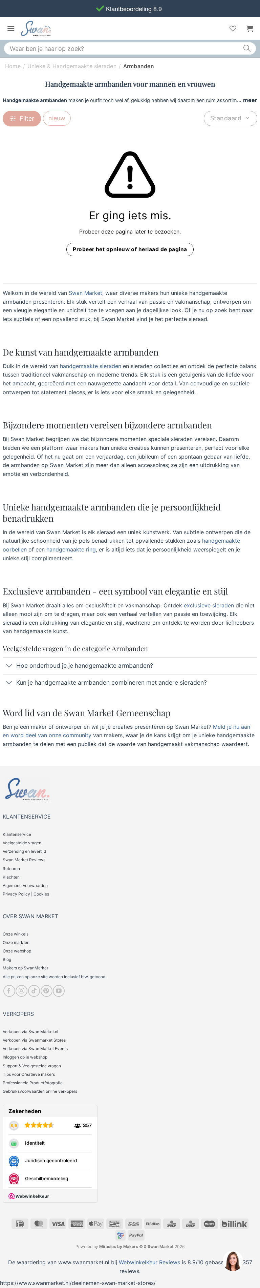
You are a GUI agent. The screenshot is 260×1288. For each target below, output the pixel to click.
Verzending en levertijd (24, 851)
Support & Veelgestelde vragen (32, 1065)
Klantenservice (17, 834)
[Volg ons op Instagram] (21, 991)
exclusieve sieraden (208, 605)
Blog (7, 959)
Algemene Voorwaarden (25, 885)
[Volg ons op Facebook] (9, 991)
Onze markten (16, 942)
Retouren (11, 868)
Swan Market (85, 292)
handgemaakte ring (70, 549)
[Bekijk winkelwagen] (249, 28)
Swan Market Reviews (24, 859)
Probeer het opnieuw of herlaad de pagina (130, 249)
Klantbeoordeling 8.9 (133, 8)
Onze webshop (17, 950)
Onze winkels (15, 934)
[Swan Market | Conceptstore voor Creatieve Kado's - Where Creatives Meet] (52, 28)
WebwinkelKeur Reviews (149, 1262)
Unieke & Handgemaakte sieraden (71, 66)
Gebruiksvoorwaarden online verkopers (40, 1091)
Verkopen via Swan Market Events (35, 1048)
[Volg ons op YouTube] (59, 991)
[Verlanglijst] (233, 28)
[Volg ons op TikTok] (34, 991)
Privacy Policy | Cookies (26, 894)
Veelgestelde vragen (22, 842)
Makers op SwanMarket (25, 967)
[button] (11, 28)
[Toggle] (9, 666)
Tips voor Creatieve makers (29, 1074)
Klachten (11, 877)
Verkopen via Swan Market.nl (30, 1031)
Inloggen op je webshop (25, 1057)
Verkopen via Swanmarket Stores (34, 1040)
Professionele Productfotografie (33, 1082)
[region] (232, 1260)
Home (13, 66)
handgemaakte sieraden (89, 366)
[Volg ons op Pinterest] (46, 991)
